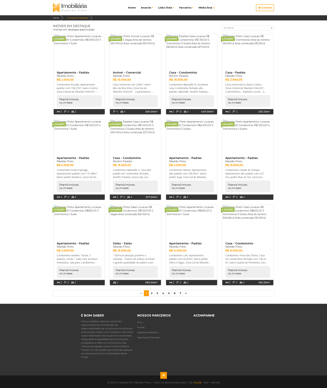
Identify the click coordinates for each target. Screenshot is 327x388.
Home (132, 7)
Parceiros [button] (185, 7)
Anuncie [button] (146, 7)
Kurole (141, 327)
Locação (59, 38)
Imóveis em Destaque (77, 18)
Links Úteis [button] (165, 7)
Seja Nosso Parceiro (148, 337)
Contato (266, 7)
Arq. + (140, 322)
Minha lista (206, 7)
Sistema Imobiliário (148, 332)
